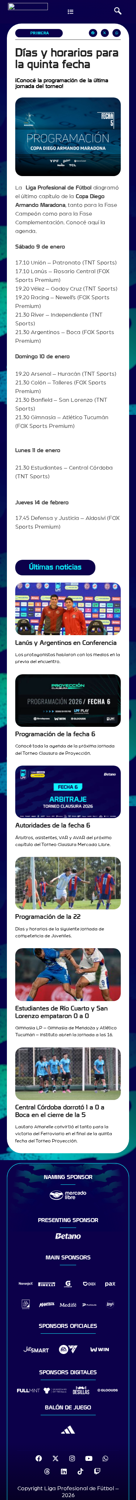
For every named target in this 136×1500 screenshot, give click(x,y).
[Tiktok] (80, 1471)
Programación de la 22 (48, 917)
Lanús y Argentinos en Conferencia (66, 643)
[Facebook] (38, 1458)
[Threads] (47, 1471)
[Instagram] (72, 1458)
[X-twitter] (55, 1458)
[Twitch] (97, 1471)
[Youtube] (88, 1458)
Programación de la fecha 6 (55, 734)
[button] (118, 12)
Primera (39, 33)
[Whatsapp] (105, 1458)
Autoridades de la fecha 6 (52, 825)
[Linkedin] (63, 1471)
